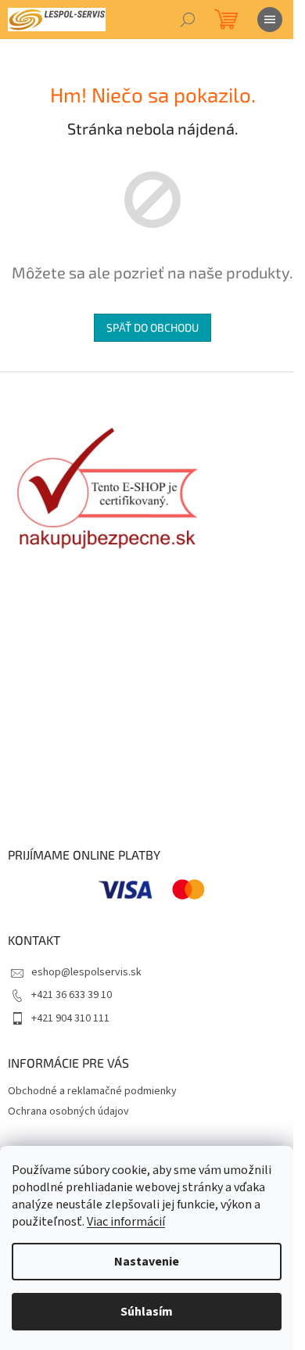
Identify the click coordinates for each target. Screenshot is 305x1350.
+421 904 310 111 (70, 1018)
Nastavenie (146, 1261)
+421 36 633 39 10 (71, 995)
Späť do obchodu (152, 327)
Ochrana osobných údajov (68, 1111)
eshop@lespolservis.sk (86, 972)
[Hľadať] (187, 19)
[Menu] (269, 19)
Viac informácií (126, 1221)
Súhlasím (146, 1311)
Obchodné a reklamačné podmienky (92, 1091)
